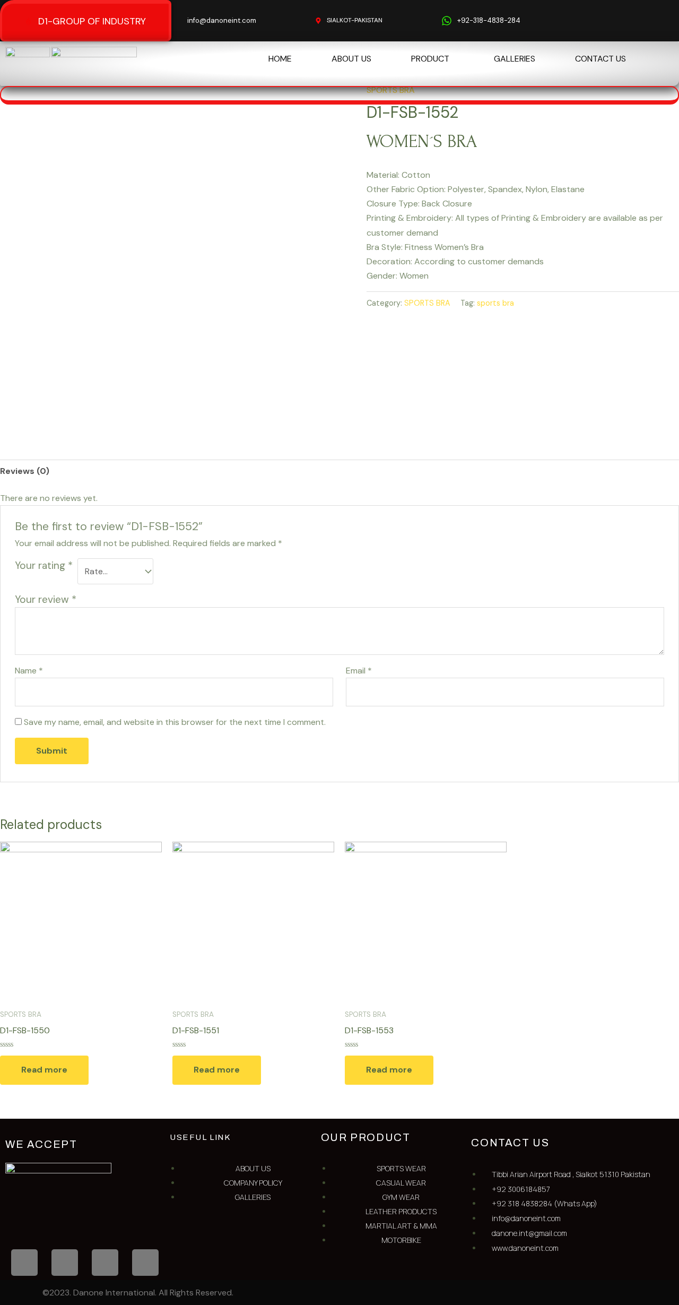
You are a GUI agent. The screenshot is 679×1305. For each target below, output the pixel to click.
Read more (44, 1069)
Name (29, 670)
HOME (280, 58)
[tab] (24, 471)
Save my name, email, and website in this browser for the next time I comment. (175, 722)
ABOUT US (351, 58)
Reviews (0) (24, 471)
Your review (45, 599)
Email (359, 670)
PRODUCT (430, 58)
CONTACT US (600, 58)
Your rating (44, 565)
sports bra (495, 303)
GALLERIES (514, 58)
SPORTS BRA (427, 303)
